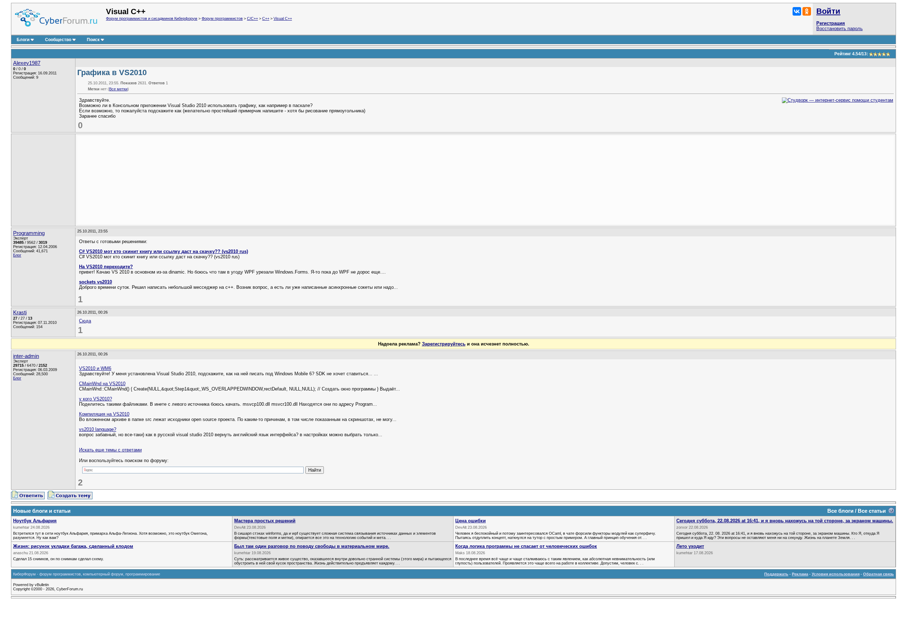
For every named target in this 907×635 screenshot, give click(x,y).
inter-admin (26, 356)
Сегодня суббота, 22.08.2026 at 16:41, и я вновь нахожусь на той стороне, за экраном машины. (784, 520)
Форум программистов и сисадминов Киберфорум (151, 18)
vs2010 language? (97, 429)
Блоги (23, 39)
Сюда (85, 321)
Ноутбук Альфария (35, 520)
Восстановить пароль (839, 28)
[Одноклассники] (806, 11)
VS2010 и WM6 (95, 368)
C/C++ (252, 18)
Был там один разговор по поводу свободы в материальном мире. (311, 546)
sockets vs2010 (95, 282)
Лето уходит (690, 546)
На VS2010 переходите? (106, 266)
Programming (29, 233)
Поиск (93, 39)
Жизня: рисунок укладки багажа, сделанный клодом (73, 546)
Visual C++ (283, 18)
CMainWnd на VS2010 (102, 383)
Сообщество (58, 39)
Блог (17, 255)
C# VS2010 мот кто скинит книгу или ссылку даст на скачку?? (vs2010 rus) (163, 251)
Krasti (20, 312)
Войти (828, 11)
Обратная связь (878, 574)
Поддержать (776, 574)
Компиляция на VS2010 (104, 414)
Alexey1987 (26, 63)
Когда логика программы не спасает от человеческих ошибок (526, 546)
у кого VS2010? (95, 398)
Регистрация (830, 23)
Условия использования (836, 574)
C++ (265, 18)
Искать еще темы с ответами (110, 450)
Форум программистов (222, 18)
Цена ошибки (470, 520)
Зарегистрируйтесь (444, 344)
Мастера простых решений (264, 520)
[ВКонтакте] (797, 11)
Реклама (800, 574)
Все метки (118, 89)
